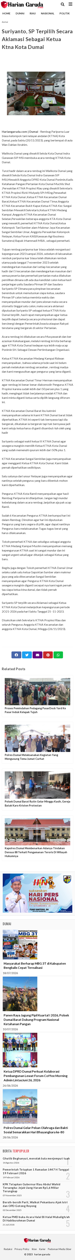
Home (6, 13)
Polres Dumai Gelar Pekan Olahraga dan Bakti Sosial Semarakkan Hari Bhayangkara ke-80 (36, 1130)
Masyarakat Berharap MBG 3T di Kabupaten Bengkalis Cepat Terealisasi (35, 966)
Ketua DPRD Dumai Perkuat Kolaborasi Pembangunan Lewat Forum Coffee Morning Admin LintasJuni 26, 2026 (36, 1076)
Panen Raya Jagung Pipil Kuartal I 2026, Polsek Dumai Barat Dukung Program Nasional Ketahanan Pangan (36, 1019)
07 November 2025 (12, 1195)
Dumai (20, 13)
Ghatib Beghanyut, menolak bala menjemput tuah (36, 1158)
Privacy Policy (22, 1249)
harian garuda (42, 1254)
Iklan (34, 1249)
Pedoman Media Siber (59, 1249)
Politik (65, 13)
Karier (42, 1249)
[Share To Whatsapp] (58, 654)
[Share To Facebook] (16, 654)
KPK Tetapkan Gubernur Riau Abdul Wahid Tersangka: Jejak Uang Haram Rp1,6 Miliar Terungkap (31, 1188)
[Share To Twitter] (27, 654)
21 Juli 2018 (8, 1224)
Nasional (47, 13)
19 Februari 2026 (11, 1177)
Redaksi (8, 1249)
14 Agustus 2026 (11, 1162)
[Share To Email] (37, 654)
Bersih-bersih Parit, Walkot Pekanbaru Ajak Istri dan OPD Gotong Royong (35, 1204)
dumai (5, 22)
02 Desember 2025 (12, 1210)
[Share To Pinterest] (48, 654)
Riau (33, 13)
